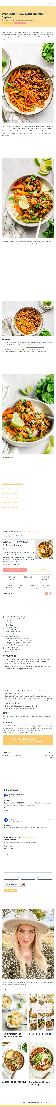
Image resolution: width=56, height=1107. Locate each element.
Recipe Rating (8, 846)
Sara (7, 20)
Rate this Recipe (21, 22)
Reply (49, 795)
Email (24, 878)
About (18, 1097)
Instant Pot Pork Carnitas (9, 460)
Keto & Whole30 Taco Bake (10, 507)
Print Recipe (16, 569)
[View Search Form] (53, 3)
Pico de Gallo (18, 349)
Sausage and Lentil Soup (14, 1082)
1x (46, 593)
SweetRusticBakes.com (29, 536)
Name (7, 878)
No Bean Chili (6, 488)
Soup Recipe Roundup (40, 1034)
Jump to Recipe (8, 22)
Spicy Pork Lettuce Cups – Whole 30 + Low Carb (42, 755)
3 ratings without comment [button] (29, 837)
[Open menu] (49, 3)
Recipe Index (6, 1097)
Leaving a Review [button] (36, 741)
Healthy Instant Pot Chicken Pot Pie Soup (12, 1035)
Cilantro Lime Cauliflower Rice (30, 344)
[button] (27, 23)
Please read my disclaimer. (32, 531)
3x (52, 593)
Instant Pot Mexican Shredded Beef (12, 484)
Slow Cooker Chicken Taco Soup (39, 1083)
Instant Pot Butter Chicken (10, 493)
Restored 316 (51, 1102)
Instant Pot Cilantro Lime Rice (35, 347)
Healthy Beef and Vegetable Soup (12, 498)
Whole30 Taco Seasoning (9, 502)
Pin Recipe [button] (42, 569)
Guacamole (28, 349)
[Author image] (3, 20)
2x (49, 593)
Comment (8, 854)
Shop (13, 1097)
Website (40, 878)
